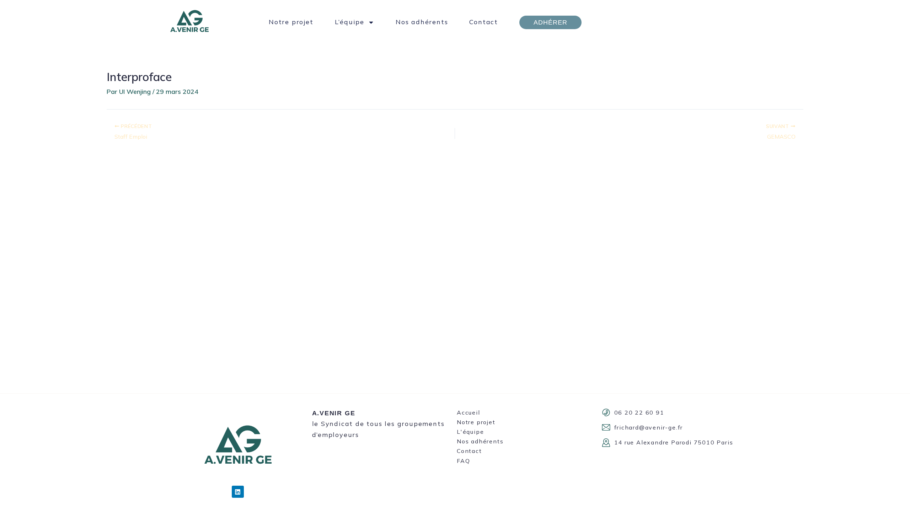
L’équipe (349, 22)
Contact (483, 22)
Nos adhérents (422, 22)
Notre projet (291, 22)
